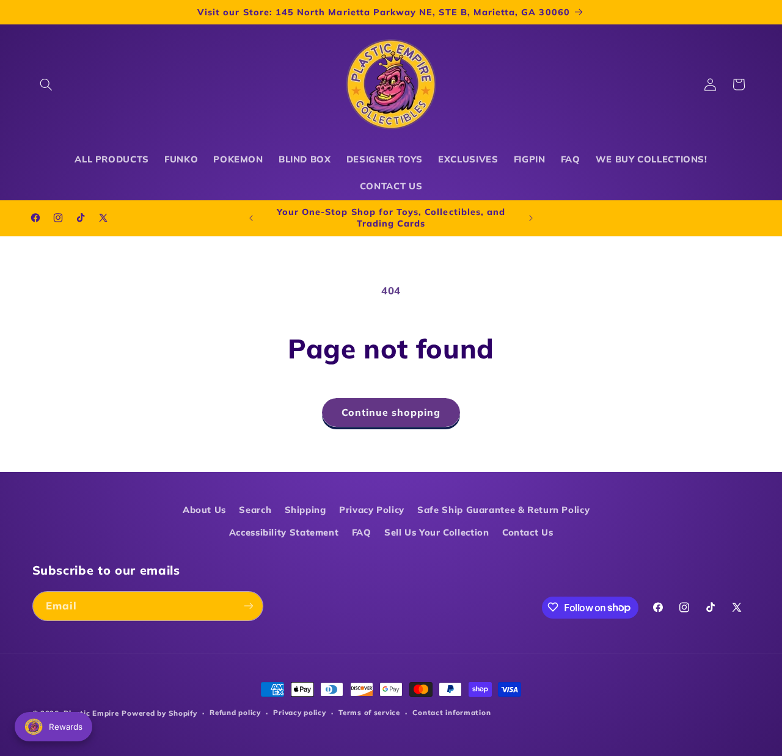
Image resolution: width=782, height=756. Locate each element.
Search (255, 509)
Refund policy (235, 713)
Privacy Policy (371, 509)
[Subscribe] (248, 605)
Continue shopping (391, 412)
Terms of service (369, 713)
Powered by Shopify (159, 713)
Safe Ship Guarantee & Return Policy (503, 509)
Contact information (451, 713)
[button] (46, 84)
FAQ (361, 531)
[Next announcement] (530, 218)
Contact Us (527, 531)
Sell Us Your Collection (436, 531)
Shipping (305, 509)
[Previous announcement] (251, 218)
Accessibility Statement (284, 531)
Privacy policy (299, 713)
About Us (204, 509)
